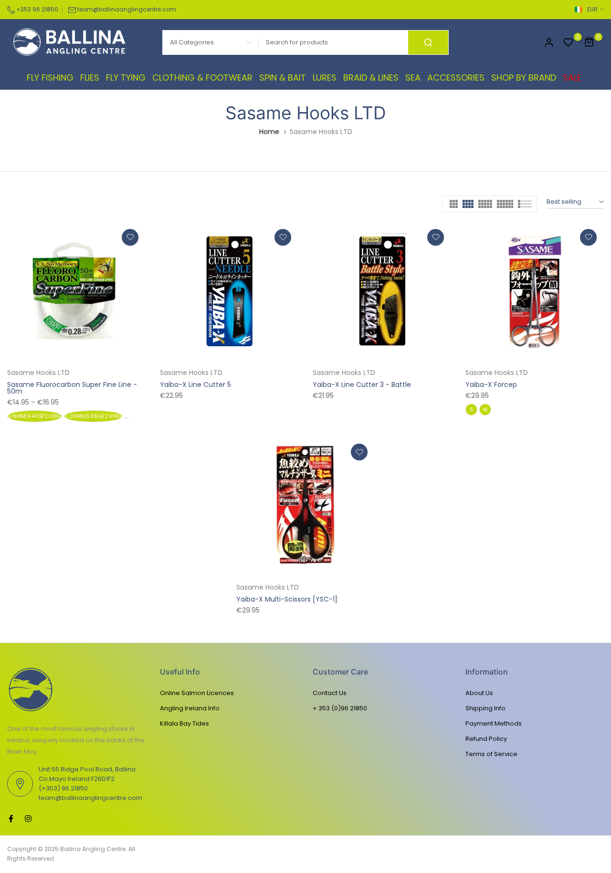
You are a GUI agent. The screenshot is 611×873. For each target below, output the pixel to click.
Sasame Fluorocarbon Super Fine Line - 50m (72, 388)
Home (269, 131)
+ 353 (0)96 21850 (340, 708)
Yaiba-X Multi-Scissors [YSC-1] (286, 599)
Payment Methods (493, 723)
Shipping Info (485, 708)
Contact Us (330, 692)
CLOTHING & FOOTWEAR (202, 77)
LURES (325, 77)
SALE (572, 77)
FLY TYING (126, 77)
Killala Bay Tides (184, 723)
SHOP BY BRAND (523, 77)
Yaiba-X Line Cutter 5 (195, 384)
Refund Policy (486, 738)
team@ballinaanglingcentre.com (126, 9)
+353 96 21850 (36, 9)
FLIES (89, 77)
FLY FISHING (50, 77)
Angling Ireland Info (190, 708)
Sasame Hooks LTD (38, 372)
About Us (479, 692)
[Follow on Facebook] (11, 818)
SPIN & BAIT (282, 77)
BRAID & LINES (371, 77)
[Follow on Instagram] (28, 818)
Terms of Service (491, 754)
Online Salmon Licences (197, 692)
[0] (568, 42)
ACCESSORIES (456, 77)
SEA (413, 77)
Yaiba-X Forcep (491, 384)
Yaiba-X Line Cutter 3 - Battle (362, 384)
